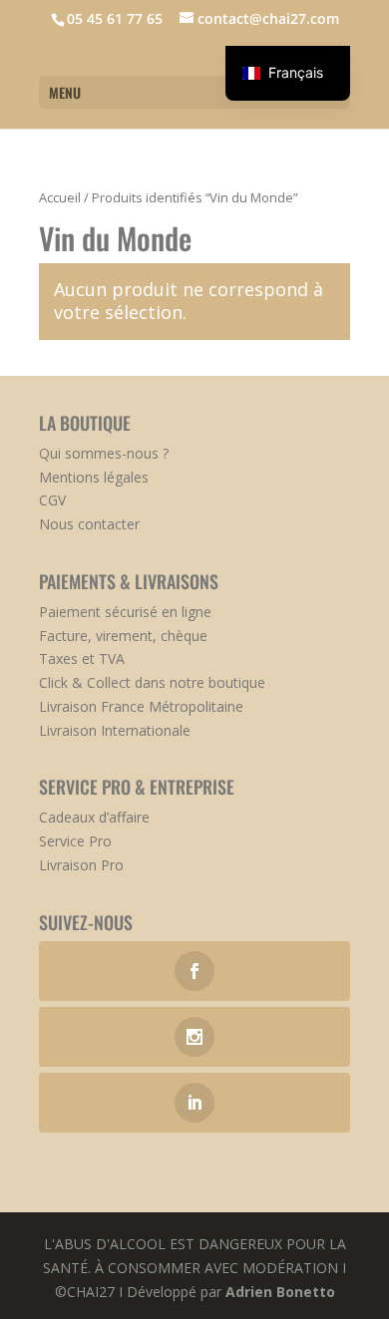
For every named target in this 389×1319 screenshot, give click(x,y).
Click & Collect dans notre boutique (152, 682)
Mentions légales (94, 477)
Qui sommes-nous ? (104, 453)
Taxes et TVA (82, 658)
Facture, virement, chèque (123, 635)
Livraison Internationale (115, 730)
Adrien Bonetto (280, 1291)
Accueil (60, 197)
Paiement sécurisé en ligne (125, 611)
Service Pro (75, 840)
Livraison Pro (81, 864)
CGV (52, 500)
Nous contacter (89, 523)
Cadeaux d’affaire (94, 817)
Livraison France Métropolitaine (141, 706)
